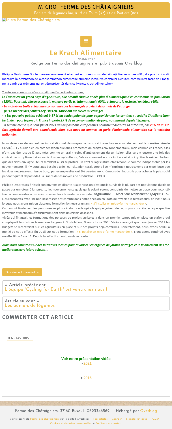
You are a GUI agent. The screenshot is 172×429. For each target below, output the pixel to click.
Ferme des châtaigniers (44, 419)
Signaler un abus (137, 419)
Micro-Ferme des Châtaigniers (86, 7)
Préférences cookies (108, 423)
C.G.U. (155, 419)
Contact (117, 419)
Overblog (148, 411)
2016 (88, 378)
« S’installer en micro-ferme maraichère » (118, 203)
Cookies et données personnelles (70, 423)
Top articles (100, 419)
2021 (88, 363)
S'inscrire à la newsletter (22, 272)
